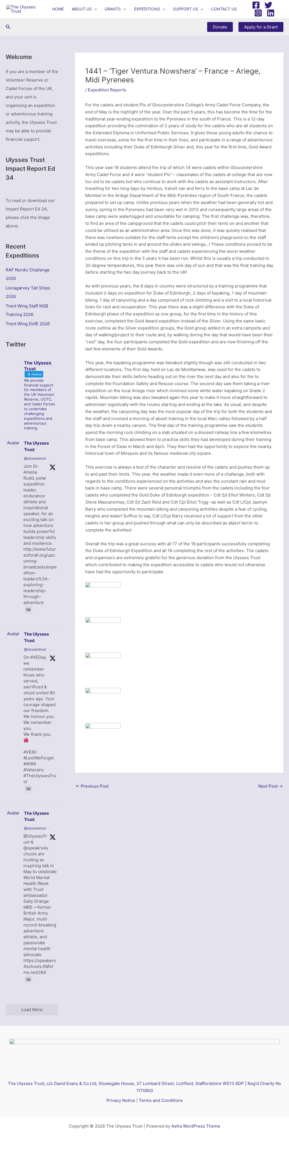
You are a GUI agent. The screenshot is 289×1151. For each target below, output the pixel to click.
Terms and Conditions (161, 1100)
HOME (58, 8)
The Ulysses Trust (36, 446)
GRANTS (113, 8)
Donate (220, 27)
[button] (94, 9)
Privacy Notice (120, 1100)
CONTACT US (224, 8)
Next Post (270, 786)
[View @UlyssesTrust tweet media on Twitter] (28, 609)
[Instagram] (258, 13)
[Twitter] (268, 5)
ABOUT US (82, 8)
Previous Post (92, 786)
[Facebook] (256, 5)
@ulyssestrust (35, 458)
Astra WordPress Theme (195, 1126)
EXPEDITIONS (147, 8)
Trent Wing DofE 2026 (28, 323)
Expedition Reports (107, 90)
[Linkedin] (271, 13)
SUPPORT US (185, 8)
